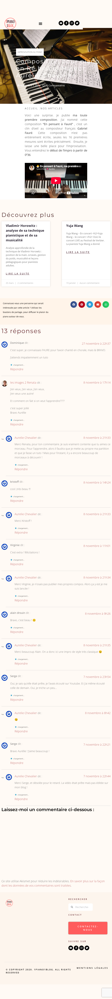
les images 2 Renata (23, 382)
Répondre (16, 369)
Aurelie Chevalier (26, 438)
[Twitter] (77, 23)
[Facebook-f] (66, 23)
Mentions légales (92, 968)
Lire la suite (18, 273)
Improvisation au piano (30, 52)
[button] (40, 23)
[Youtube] (61, 23)
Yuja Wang (74, 225)
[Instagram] (71, 23)
